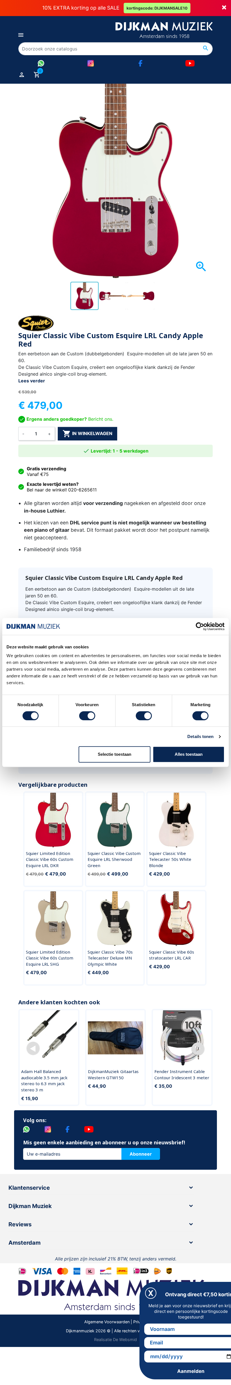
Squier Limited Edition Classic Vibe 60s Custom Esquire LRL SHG (49, 958)
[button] (33, 1048)
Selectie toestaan (114, 754)
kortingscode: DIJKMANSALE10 (157, 8)
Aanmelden (191, 1371)
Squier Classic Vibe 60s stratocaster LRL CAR (171, 955)
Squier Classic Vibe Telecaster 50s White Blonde (170, 859)
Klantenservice (29, 1187)
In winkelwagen (87, 433)
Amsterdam (24, 1242)
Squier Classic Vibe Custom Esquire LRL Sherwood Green (114, 859)
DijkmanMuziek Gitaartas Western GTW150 (113, 1074)
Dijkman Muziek (30, 1206)
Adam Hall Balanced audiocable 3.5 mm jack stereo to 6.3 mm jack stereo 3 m (44, 1081)
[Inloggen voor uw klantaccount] (21, 74)
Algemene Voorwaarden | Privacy (115, 1321)
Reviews (20, 1224)
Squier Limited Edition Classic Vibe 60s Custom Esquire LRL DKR (49, 859)
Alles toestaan (189, 754)
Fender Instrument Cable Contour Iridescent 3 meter (181, 1074)
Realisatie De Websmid (115, 1339)
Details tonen (200, 736)
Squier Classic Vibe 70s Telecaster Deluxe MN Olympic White (110, 958)
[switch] (87, 715)
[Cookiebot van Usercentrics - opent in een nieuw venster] (200, 626)
